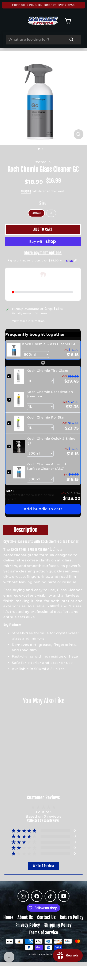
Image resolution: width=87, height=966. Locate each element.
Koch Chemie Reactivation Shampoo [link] (50, 394)
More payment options (42, 252)
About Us (25, 917)
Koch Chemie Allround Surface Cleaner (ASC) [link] (46, 466)
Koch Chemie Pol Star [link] (46, 417)
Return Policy (71, 917)
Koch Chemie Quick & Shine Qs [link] (51, 441)
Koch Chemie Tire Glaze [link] (47, 371)
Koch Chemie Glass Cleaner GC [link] (49, 344)
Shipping (26, 191)
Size (43, 203)
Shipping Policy (58, 925)
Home (8, 917)
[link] (13, 350)
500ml (36, 213)
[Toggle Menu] (80, 21)
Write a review (43, 866)
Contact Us (46, 917)
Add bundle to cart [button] (43, 509)
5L (51, 213)
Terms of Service (43, 932)
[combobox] (43, 39)
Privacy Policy (27, 925)
